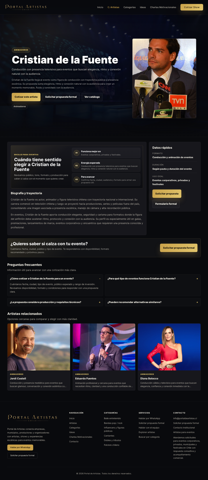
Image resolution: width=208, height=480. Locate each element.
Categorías (129, 7)
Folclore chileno (111, 445)
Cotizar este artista (26, 96)
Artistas (114, 7)
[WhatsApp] (200, 462)
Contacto (73, 441)
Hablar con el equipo (149, 427)
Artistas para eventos (183, 432)
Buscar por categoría (149, 437)
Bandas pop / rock (113, 423)
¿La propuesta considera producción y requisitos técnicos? (45, 302)
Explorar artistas (147, 432)
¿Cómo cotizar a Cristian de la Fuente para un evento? (42, 278)
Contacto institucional (184, 427)
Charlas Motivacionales (163, 7)
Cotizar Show (191, 7)
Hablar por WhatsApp (20, 447)
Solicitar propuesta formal (61, 96)
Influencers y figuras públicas (114, 429)
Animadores (20, 106)
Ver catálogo (92, 96)
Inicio (100, 7)
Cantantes (109, 435)
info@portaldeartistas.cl (185, 418)
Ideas (143, 7)
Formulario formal (166, 203)
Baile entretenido (112, 418)
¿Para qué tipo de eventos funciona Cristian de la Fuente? (142, 278)
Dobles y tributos (112, 440)
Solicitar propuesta (166, 193)
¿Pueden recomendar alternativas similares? (134, 302)
